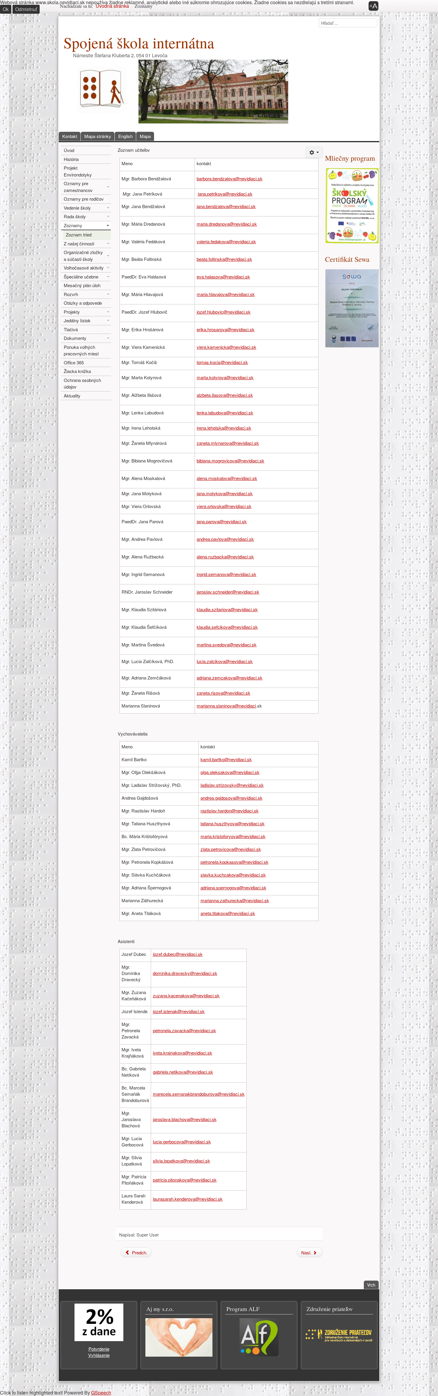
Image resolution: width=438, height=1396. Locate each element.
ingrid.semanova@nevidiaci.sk (226, 574)
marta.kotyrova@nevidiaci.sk (225, 377)
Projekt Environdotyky (78, 171)
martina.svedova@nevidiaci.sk (227, 644)
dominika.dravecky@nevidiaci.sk (185, 973)
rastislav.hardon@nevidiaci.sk (230, 810)
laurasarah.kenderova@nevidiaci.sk (188, 1199)
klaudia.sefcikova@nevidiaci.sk (227, 627)
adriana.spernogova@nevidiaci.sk (233, 887)
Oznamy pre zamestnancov (78, 186)
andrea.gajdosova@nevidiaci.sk (232, 798)
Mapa (145, 136)
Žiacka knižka (77, 371)
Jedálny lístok (77, 320)
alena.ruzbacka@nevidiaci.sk (225, 556)
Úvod (69, 150)
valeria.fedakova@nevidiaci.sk (226, 241)
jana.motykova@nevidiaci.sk (225, 493)
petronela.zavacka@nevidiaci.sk (184, 1030)
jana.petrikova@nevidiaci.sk (225, 194)
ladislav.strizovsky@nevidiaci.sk (232, 785)
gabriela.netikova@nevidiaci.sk (183, 1072)
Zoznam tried (78, 234)
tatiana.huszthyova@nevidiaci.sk (233, 823)
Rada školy (75, 216)
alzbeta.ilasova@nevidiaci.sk (225, 395)
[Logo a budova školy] (177, 90)
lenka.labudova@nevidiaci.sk (225, 412)
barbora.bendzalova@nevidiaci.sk (230, 178)
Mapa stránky (97, 136)
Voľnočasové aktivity (84, 267)
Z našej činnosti (79, 243)
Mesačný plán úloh (82, 285)
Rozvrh (71, 294)
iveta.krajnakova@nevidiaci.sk (182, 1053)
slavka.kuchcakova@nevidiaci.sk (233, 875)
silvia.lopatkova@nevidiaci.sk (181, 1160)
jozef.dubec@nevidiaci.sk (178, 954)
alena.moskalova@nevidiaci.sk (227, 478)
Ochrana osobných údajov (82, 383)
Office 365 (74, 362)
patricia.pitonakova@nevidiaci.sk (185, 1180)
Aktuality (72, 395)
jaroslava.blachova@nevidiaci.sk (185, 1119)
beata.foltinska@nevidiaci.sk (224, 259)
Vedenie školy (77, 208)
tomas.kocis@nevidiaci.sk (222, 362)
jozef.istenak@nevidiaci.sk (179, 1011)
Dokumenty (75, 338)
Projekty (72, 312)
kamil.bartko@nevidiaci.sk (226, 759)
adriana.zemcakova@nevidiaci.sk (230, 677)
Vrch (373, 1285)
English (125, 136)
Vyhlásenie (99, 1355)
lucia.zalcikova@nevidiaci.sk (225, 661)
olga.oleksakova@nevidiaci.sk (230, 772)
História (71, 159)
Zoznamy (73, 225)
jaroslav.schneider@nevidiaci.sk (228, 592)
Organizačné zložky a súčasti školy (83, 255)
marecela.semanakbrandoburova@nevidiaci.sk (199, 1094)
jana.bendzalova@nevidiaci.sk (226, 206)
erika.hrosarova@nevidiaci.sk (225, 329)
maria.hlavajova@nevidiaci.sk (226, 294)
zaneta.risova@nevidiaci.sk (223, 693)
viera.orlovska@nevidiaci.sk (224, 506)
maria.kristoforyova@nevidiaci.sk (233, 836)
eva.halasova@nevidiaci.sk (223, 276)
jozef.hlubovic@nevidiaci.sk (224, 312)
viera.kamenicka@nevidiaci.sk (226, 347)
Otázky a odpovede (83, 303)
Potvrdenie (98, 1349)
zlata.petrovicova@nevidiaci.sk (231, 849)
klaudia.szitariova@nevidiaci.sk (227, 609)
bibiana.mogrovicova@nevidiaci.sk (230, 460)
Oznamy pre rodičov (84, 199)
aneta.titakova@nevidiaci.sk (228, 913)
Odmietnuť (26, 9)
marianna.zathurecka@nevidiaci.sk (235, 900)
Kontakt (69, 136)
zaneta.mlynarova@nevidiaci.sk (228, 443)
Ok (6, 9)
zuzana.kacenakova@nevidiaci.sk (186, 995)
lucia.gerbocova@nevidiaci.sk (182, 1141)
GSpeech (101, 1392)
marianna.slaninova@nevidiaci (226, 705)
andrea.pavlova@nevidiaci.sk (225, 539)
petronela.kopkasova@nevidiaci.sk (234, 862)
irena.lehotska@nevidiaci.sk (224, 428)
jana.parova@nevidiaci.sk (222, 521)
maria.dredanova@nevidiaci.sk (227, 224)
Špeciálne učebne (81, 276)
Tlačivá (71, 329)
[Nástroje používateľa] (314, 152)
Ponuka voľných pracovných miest (81, 350)
